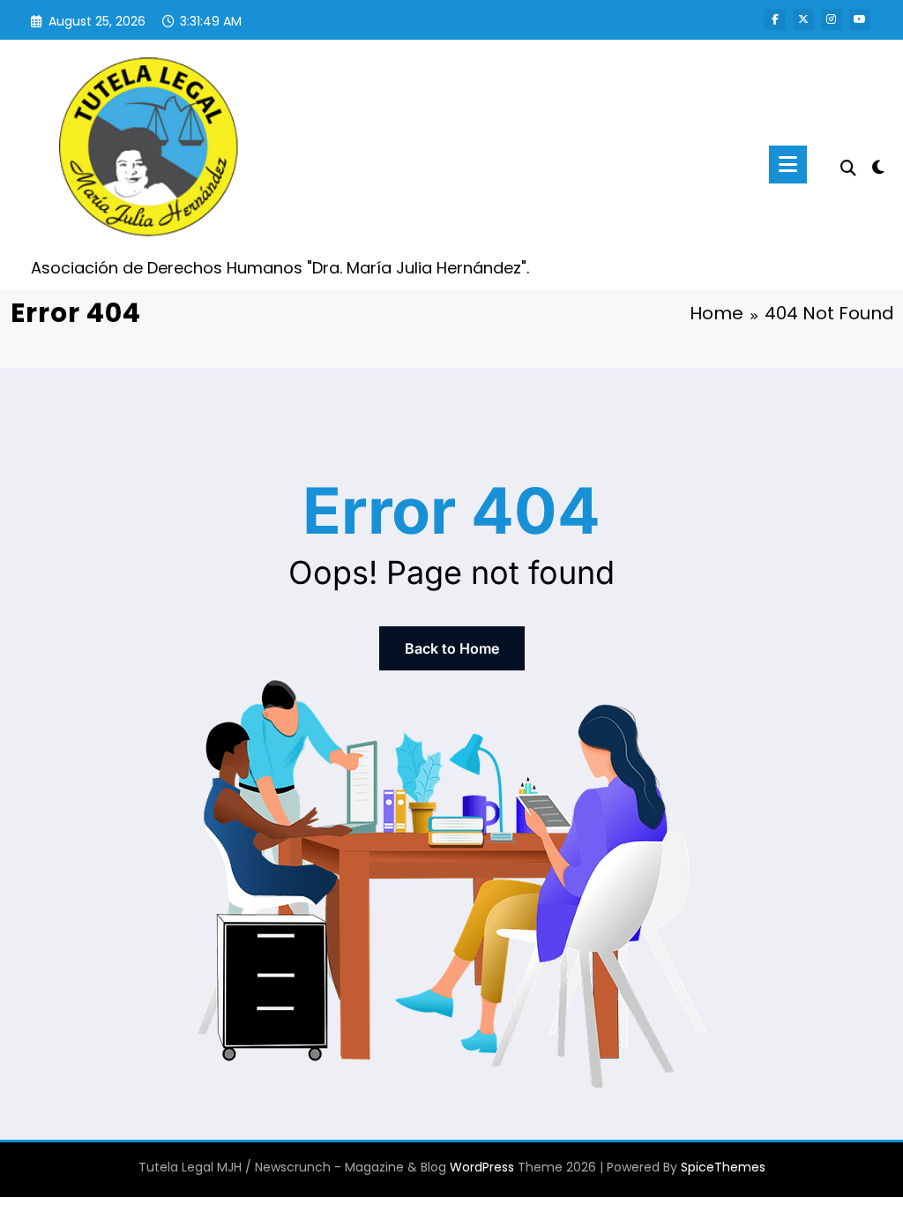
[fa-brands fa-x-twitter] (803, 19)
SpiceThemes (723, 1167)
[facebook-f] (775, 19)
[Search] (848, 168)
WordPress (482, 1167)
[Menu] (788, 164)
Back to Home (452, 648)
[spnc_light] (878, 165)
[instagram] (831, 19)
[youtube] (859, 19)
